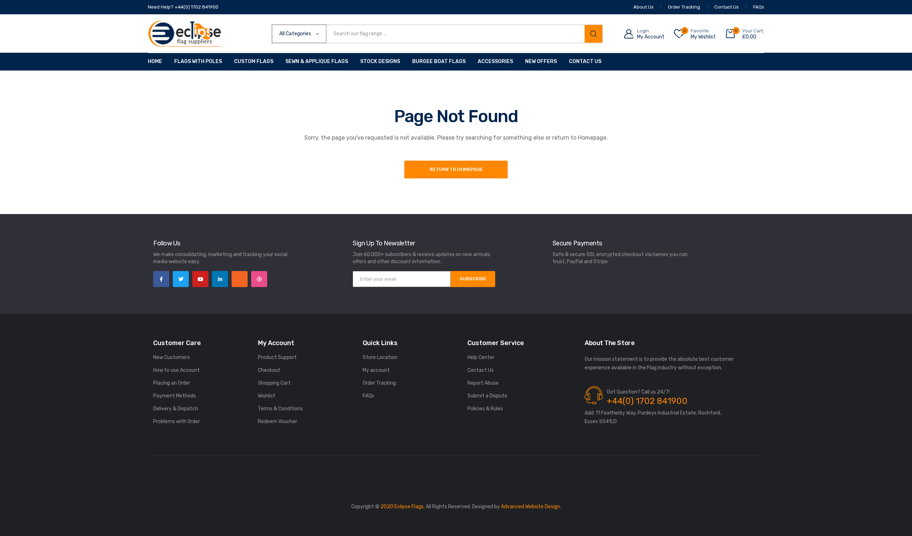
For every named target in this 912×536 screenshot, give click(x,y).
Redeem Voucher (277, 421)
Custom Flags (253, 61)
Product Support (277, 357)
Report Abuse (483, 383)
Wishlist (266, 396)
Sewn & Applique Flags (316, 61)
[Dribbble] (259, 279)
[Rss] (240, 279)
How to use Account (176, 370)
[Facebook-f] (161, 279)
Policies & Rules (485, 409)
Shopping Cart (274, 383)
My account (376, 370)
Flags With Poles (198, 61)
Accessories (495, 61)
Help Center (480, 357)
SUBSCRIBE (473, 278)
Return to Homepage (456, 169)
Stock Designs (380, 61)
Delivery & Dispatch (175, 409)
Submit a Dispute (487, 396)
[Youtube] (200, 279)
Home (155, 61)
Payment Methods (174, 396)
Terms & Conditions (280, 409)
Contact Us (585, 61)
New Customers (171, 357)
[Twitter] (181, 279)
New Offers (541, 61)
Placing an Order (171, 383)
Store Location (380, 357)
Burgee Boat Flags (439, 61)
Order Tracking (379, 383)
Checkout (269, 370)
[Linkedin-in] (220, 279)
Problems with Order (176, 421)
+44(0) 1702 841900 (647, 401)
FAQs (368, 396)
